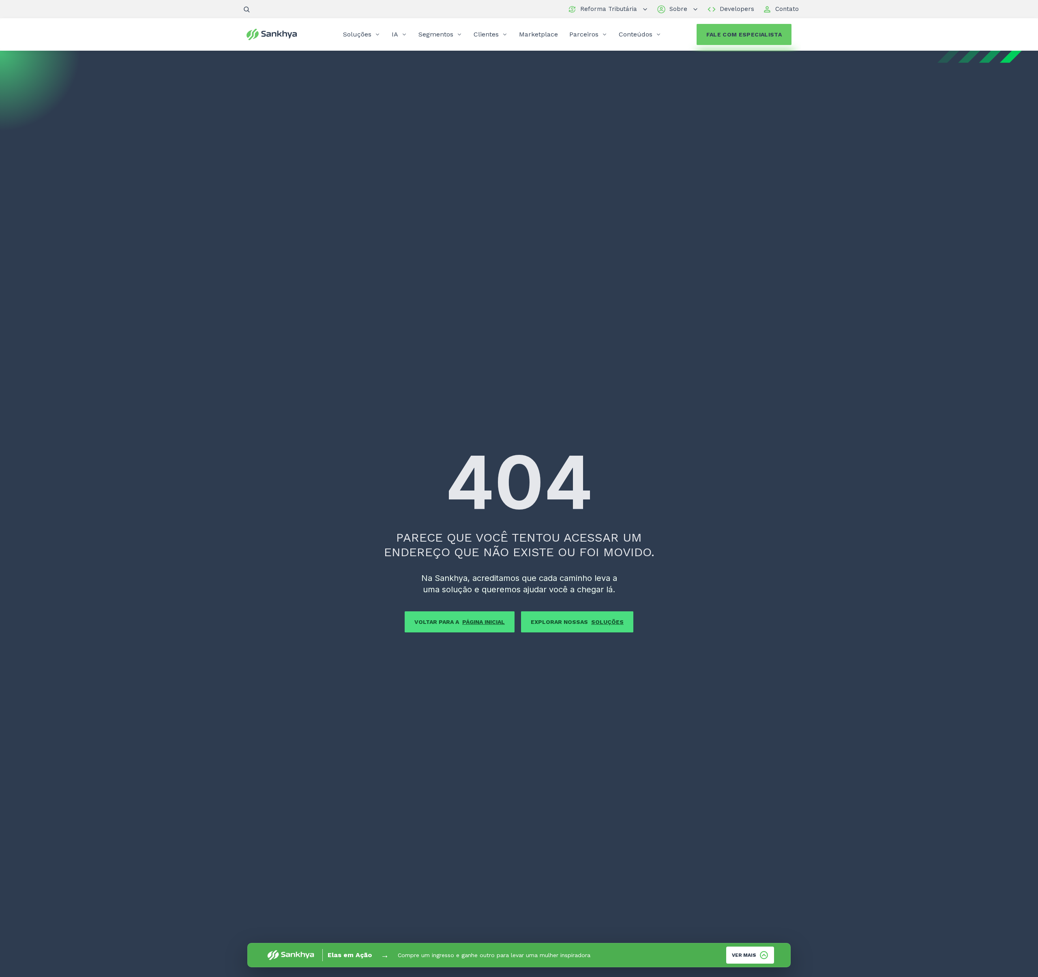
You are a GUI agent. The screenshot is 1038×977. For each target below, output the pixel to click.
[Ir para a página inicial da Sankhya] (277, 34)
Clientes (486, 34)
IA (395, 34)
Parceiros (583, 34)
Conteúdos (635, 34)
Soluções (357, 34)
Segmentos (435, 34)
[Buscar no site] (246, 9)
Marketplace (538, 34)
